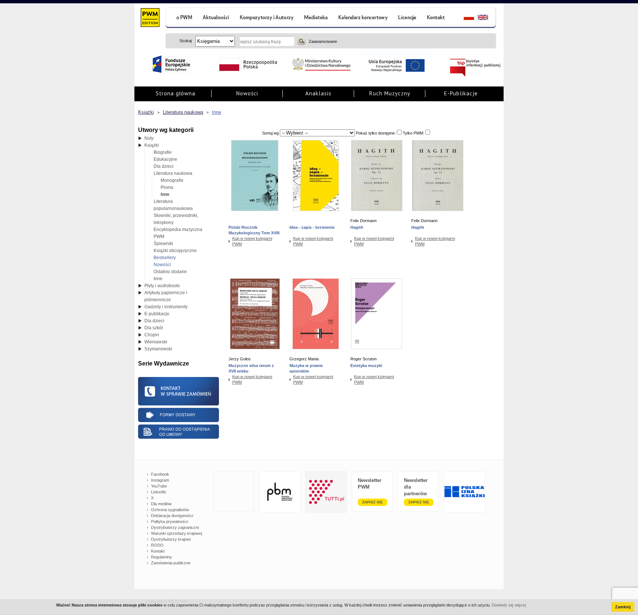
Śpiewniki (163, 243)
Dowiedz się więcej (509, 605)
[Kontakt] (437, 18)
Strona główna (175, 93)
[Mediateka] (316, 18)
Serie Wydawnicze (163, 363)
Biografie (163, 152)
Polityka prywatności (169, 521)
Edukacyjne (165, 159)
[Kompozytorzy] (267, 18)
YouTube (159, 486)
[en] (487, 18)
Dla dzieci (164, 166)
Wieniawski (155, 341)
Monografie (172, 180)
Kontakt (158, 551)
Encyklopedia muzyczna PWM (178, 233)
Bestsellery (165, 257)
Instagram (160, 480)
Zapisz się (372, 502)
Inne (216, 112)
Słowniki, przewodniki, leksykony (176, 219)
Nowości (247, 93)
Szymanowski (158, 348)
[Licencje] (407, 18)
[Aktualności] (216, 18)
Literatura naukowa (183, 112)
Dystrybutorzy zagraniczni (175, 527)
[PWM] (149, 18)
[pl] (464, 18)
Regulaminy (161, 557)
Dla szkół (153, 327)
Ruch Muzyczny (389, 93)
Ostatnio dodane (170, 271)
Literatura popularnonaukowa (173, 205)
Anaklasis (318, 93)
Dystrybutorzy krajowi (171, 539)
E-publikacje (156, 313)
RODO (157, 545)
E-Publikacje (461, 93)
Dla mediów (161, 504)
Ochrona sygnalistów (170, 509)
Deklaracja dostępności (172, 515)
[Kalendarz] (363, 18)
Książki (146, 112)
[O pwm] (181, 18)
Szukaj (301, 41)
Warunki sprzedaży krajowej (176, 533)
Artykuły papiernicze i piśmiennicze (165, 296)
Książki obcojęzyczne (175, 250)
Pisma (167, 187)
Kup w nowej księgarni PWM (252, 241)
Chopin (151, 334)
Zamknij (623, 607)
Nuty (149, 138)
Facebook (160, 474)
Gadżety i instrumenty (166, 306)
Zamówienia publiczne (171, 563)
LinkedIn (158, 492)
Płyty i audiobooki (162, 285)
